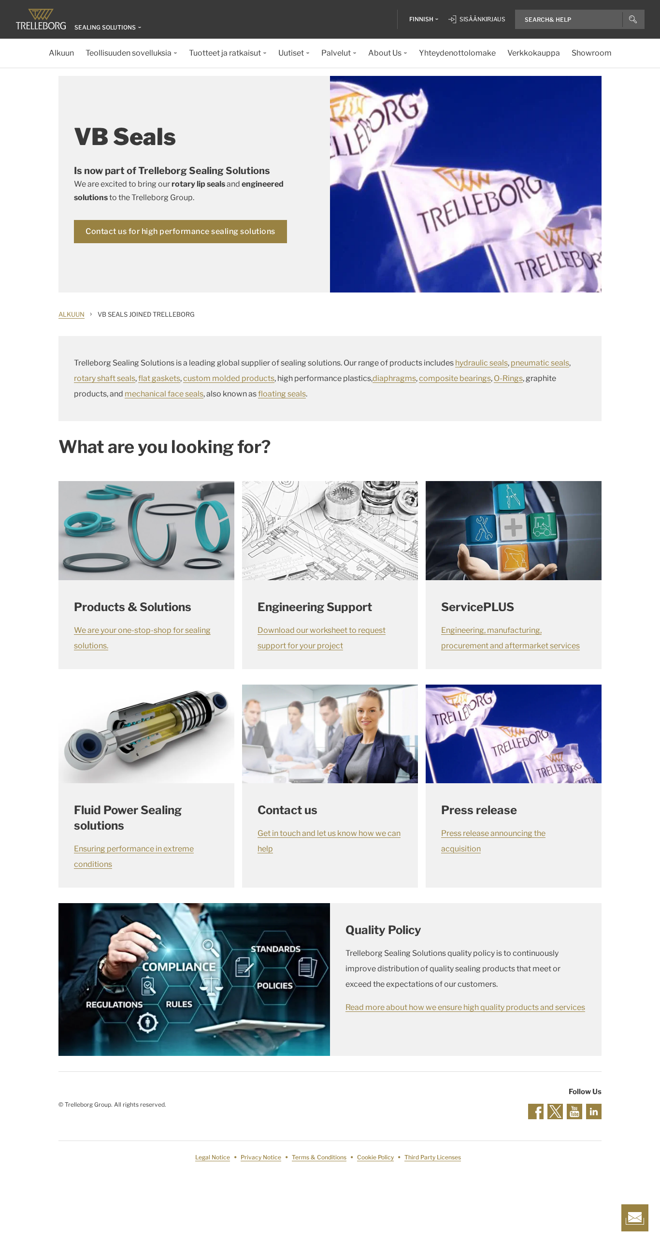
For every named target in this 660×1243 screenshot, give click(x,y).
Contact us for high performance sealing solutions (180, 231)
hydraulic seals (481, 362)
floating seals (282, 393)
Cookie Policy (375, 1157)
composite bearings (455, 378)
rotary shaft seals (104, 378)
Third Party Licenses (432, 1157)
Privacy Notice (261, 1157)
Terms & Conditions (319, 1157)
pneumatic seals (540, 362)
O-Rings (508, 378)
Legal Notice (212, 1157)
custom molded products (228, 378)
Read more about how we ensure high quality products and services (465, 1007)
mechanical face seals (164, 393)
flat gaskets (159, 378)
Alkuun (71, 314)
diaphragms (394, 378)
